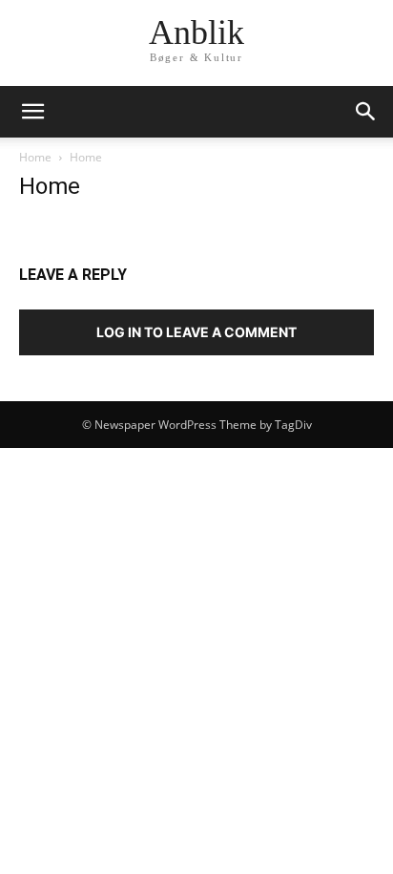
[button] (32, 112)
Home (35, 157)
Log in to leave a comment (196, 332)
